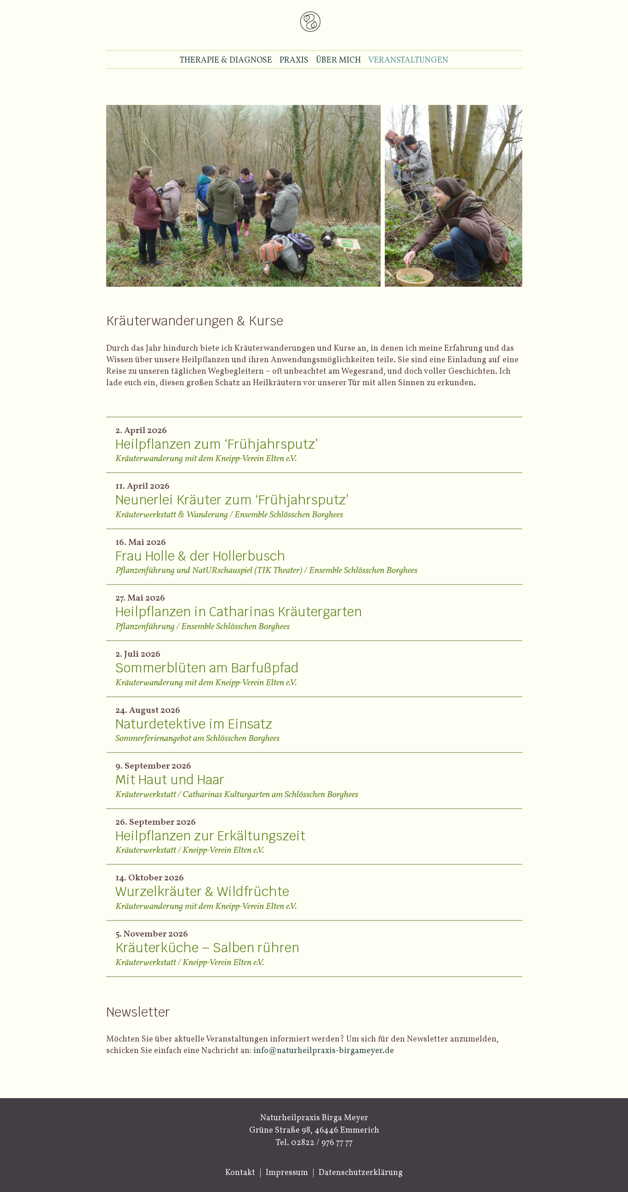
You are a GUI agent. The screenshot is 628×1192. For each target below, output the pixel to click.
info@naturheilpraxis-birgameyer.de (323, 1051)
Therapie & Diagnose (226, 60)
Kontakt (240, 1173)
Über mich (338, 60)
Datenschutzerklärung (361, 1173)
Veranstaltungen (408, 60)
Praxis (294, 60)
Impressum (287, 1173)
